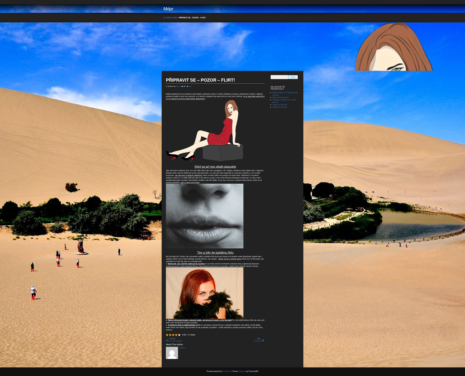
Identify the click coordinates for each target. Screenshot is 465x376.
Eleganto (242, 371)
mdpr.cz (178, 86)
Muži (190, 86)
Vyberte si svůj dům (279, 104)
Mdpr (168, 8)
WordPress (226, 371)
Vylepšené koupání (279, 107)
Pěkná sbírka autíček (280, 97)
